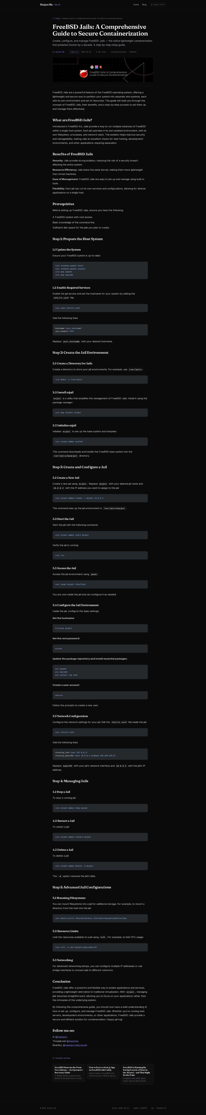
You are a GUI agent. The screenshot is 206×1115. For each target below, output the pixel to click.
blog (58, 18)
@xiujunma (72, 1041)
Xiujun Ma (50, 4)
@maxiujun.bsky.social (75, 1045)
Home (136, 4)
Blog (144, 4)
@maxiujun (61, 1036)
